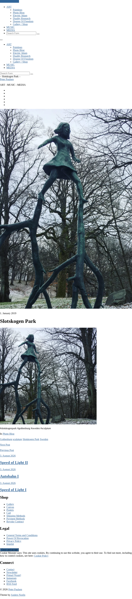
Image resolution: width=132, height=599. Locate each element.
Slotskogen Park (31, 439)
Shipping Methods (15, 515)
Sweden (44, 439)
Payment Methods (15, 518)
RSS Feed (11, 584)
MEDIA (10, 30)
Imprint (10, 544)
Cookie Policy (41, 555)
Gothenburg (6, 439)
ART (9, 6)
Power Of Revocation (17, 538)
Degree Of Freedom (23, 21)
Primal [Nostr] (13, 575)
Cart (8, 513)
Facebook (11, 581)
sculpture (17, 439)
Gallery (10, 504)
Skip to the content (9, 1)
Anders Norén (18, 595)
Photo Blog (18, 12)
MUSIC (10, 27)
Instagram (11, 578)
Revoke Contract (15, 521)
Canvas (10, 507)
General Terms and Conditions (22, 535)
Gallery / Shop (20, 24)
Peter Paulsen (7, 79)
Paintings (17, 9)
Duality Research (21, 18)
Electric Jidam (20, 15)
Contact (10, 569)
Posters (10, 510)
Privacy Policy (13, 541)
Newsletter (11, 572)
